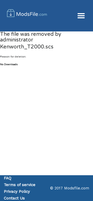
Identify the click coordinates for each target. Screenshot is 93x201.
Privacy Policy (17, 191)
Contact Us (14, 198)
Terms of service (19, 184)
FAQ (7, 178)
